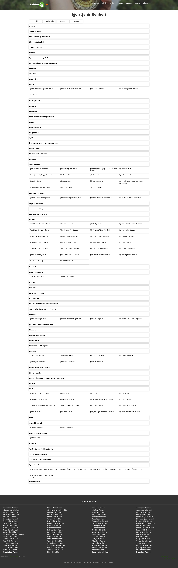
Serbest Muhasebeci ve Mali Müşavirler (43, 63)
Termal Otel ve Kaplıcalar (38, 454)
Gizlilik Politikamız (164, 556)
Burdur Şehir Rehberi (54, 517)
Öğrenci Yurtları (34, 465)
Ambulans (32, 68)
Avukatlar (32, 74)
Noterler (32, 53)
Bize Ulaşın (175, 558)
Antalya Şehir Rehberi (55, 512)
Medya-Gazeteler (35, 373)
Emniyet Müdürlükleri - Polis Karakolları (43, 304)
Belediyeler (33, 267)
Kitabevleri (33, 330)
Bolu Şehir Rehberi (9, 517)
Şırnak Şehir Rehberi (143, 547)
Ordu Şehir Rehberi (98, 536)
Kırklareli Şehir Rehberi (55, 530)
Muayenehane (34, 133)
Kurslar (31, 84)
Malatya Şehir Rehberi (99, 532)
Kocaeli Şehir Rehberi (143, 530)
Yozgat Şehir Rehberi (10, 545)
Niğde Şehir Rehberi (54, 536)
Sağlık (112, 3)
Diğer (145, 3)
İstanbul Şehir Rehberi (55, 508)
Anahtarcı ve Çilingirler (37, 209)
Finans (120, 3)
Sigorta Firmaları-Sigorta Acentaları (41, 58)
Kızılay (31, 122)
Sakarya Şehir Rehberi (10, 539)
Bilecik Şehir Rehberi (54, 514)
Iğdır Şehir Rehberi (98, 550)
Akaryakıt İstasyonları (37, 193)
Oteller (31, 418)
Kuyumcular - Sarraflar (37, 335)
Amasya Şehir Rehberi (144, 510)
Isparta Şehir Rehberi (99, 525)
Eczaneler (32, 106)
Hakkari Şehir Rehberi (10, 525)
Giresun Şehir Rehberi (99, 523)
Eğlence (95, 3)
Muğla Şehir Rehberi (99, 534)
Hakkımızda (166, 558)
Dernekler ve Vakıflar (36, 293)
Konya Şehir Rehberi (10, 532)
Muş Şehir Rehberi (142, 534)
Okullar (32, 389)
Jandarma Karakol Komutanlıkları (41, 325)
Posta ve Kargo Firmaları (38, 433)
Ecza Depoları (34, 298)
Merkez (62, 21)
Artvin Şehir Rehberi (99, 512)
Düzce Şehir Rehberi (143, 552)
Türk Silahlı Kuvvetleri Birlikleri (40, 459)
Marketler (32, 351)
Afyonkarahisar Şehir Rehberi (57, 510)
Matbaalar (32, 159)
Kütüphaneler (34, 340)
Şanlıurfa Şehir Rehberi (55, 543)
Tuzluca (76, 21)
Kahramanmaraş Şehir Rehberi (13, 534)
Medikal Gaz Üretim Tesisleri (39, 368)
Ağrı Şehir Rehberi (98, 510)
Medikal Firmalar (35, 127)
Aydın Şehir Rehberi (143, 512)
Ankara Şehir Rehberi (10, 508)
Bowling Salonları (35, 101)
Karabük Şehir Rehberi (11, 552)
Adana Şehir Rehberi (143, 508)
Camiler (32, 282)
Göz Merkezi (33, 111)
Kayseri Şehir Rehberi (10, 530)
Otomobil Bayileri (35, 423)
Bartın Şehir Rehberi (10, 550)
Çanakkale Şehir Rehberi (144, 517)
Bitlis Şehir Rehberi (143, 514)
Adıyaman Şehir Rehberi (11, 510)
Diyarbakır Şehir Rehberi (145, 519)
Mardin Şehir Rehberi (54, 534)
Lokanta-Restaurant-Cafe (38, 154)
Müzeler (32, 383)
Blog (160, 558)
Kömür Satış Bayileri (36, 42)
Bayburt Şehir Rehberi (144, 545)
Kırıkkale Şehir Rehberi (55, 547)
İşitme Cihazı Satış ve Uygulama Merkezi (43, 143)
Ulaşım (137, 3)
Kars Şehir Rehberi (98, 528)
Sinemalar (32, 444)
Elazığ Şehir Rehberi (54, 521)
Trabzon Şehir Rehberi (144, 541)
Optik (31, 138)
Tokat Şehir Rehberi (98, 541)
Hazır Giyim (33, 314)
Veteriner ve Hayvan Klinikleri (39, 37)
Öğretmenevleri (34, 481)
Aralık (36, 21)
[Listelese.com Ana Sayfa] (39, 3)
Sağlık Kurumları (35, 164)
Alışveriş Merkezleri (36, 204)
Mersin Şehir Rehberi (143, 525)
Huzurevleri (33, 79)
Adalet (129, 3)
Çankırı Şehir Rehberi (10, 519)
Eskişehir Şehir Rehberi (11, 523)
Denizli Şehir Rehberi (99, 519)
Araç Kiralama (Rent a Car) (38, 214)
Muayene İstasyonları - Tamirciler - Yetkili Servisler (47, 378)
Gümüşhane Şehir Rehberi (145, 523)
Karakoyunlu (49, 21)
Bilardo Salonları (35, 148)
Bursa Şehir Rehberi (99, 517)
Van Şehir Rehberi (142, 543)
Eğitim (104, 3)
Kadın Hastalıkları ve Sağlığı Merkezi (42, 117)
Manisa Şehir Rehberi (143, 532)
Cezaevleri (32, 288)
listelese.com (13, 556)
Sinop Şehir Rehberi (143, 539)
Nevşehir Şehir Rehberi (11, 536)
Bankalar (32, 219)
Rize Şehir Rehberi (142, 536)
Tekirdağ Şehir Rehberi (55, 541)
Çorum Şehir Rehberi (54, 519)
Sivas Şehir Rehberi (9, 541)
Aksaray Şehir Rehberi (99, 545)
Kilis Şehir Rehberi (53, 552)
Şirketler (32, 26)
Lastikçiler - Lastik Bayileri (38, 346)
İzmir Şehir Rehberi (98, 508)
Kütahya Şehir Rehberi (55, 532)
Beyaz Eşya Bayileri (36, 272)
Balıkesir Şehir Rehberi (11, 514)
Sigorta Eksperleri (35, 47)
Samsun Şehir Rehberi (55, 539)
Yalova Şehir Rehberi (143, 550)
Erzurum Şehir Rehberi (144, 521)
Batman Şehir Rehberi (99, 547)
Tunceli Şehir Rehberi (10, 543)
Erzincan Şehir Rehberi (100, 521)
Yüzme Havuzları (35, 31)
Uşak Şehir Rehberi (98, 543)
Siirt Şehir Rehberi (98, 539)
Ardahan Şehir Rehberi (55, 550)
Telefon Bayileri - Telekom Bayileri (41, 449)
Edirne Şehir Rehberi (10, 521)
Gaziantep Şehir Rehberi (55, 523)
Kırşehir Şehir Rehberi (99, 530)
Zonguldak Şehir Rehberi (56, 545)
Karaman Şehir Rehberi (11, 547)
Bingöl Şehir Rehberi (99, 514)
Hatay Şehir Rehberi (54, 525)
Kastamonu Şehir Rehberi (145, 528)
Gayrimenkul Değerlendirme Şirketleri (42, 309)
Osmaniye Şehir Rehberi (100, 552)
